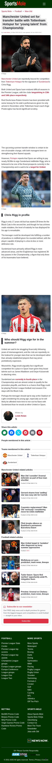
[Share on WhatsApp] (4, 433)
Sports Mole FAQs (35, 717)
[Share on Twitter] (18, 433)
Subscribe (26, 621)
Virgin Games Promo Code (13, 723)
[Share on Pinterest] (40, 433)
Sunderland (44, 82)
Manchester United (9, 79)
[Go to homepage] (15, 4)
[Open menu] (44, 4)
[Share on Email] (33, 433)
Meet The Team (34, 726)
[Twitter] (16, 418)
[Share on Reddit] (25, 433)
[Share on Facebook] (11, 433)
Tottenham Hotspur (14, 82)
